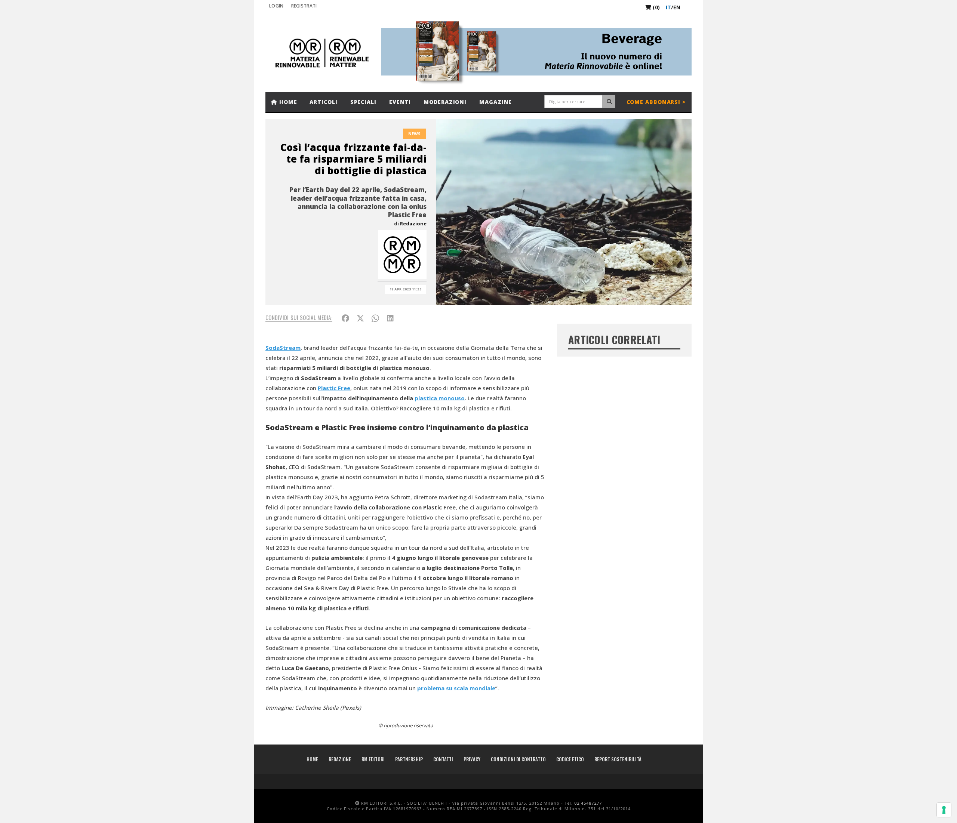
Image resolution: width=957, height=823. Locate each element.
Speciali (363, 101)
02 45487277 (588, 803)
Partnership (409, 759)
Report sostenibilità (617, 759)
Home (287, 101)
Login (276, 6)
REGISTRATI (304, 6)
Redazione (413, 223)
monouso (452, 398)
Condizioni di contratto (518, 759)
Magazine (495, 101)
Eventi (400, 101)
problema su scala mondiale (456, 688)
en (676, 7)
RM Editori (373, 759)
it (668, 7)
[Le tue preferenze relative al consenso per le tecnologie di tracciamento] (944, 810)
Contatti (443, 759)
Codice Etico (570, 759)
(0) (655, 7)
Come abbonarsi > (656, 101)
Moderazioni (445, 101)
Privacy (472, 759)
